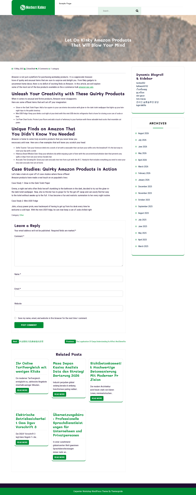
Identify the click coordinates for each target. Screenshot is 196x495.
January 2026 (143, 180)
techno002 (140, 83)
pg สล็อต (140, 92)
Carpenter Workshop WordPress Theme (90, 491)
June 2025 (142, 226)
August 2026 (143, 133)
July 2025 (142, 219)
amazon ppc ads (86, 87)
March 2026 (143, 166)
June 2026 (142, 146)
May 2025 (142, 233)
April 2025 (142, 239)
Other (21, 215)
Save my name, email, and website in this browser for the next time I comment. (52, 318)
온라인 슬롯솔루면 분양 (147, 102)
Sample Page (65, 3)
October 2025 (144, 200)
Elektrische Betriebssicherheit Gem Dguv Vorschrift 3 (31, 420)
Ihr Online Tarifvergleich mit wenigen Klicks (31, 367)
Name (17, 274)
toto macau (141, 99)
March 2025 (143, 246)
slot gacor (140, 95)
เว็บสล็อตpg (141, 89)
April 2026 (142, 160)
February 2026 (144, 173)
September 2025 (145, 206)
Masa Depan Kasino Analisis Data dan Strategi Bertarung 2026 (68, 369)
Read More (22, 390)
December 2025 (145, 186)
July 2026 (142, 140)
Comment (19, 236)
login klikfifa (141, 105)
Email (17, 288)
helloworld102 (142, 86)
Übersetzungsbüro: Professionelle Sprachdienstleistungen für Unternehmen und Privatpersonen (68, 424)
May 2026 (142, 153)
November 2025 (145, 193)
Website (18, 303)
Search (138, 11)
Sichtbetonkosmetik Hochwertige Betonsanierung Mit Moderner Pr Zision (105, 371)
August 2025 (143, 213)
